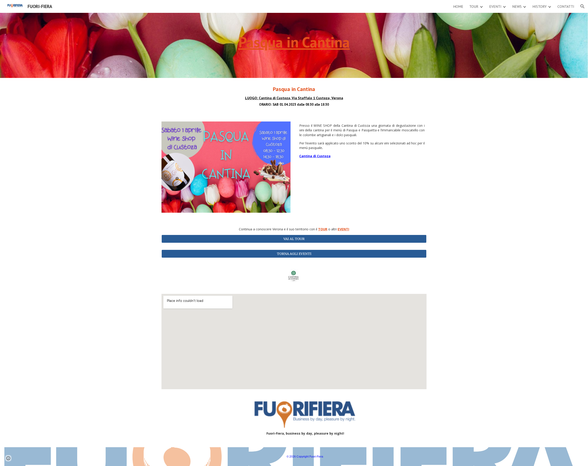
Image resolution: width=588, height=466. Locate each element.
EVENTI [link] (495, 6)
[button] (582, 6)
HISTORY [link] (539, 6)
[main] (294, 45)
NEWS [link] (517, 6)
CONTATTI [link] (565, 6)
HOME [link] (458, 6)
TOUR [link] (473, 6)
